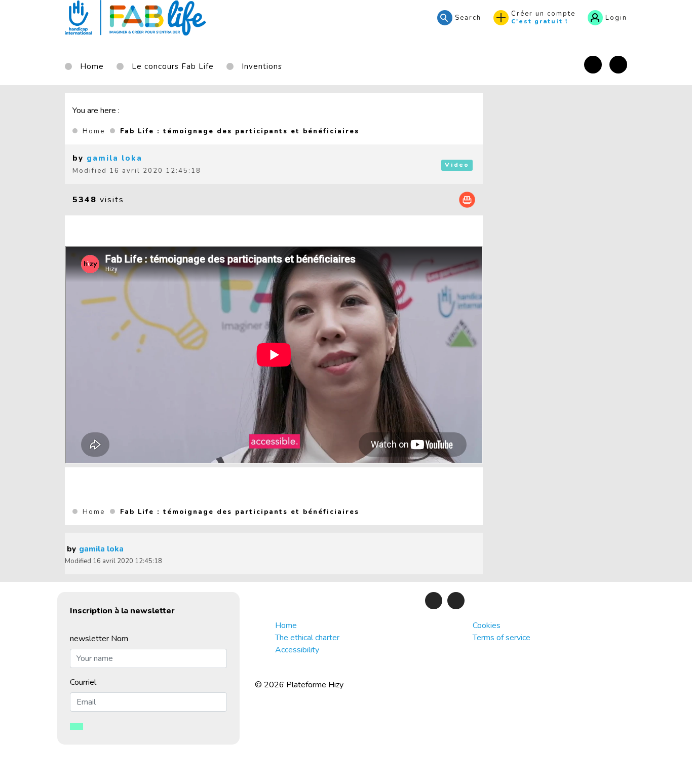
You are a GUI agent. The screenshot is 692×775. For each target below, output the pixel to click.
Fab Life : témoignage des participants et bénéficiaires (239, 131)
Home (94, 131)
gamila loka (114, 158)
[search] (459, 17)
